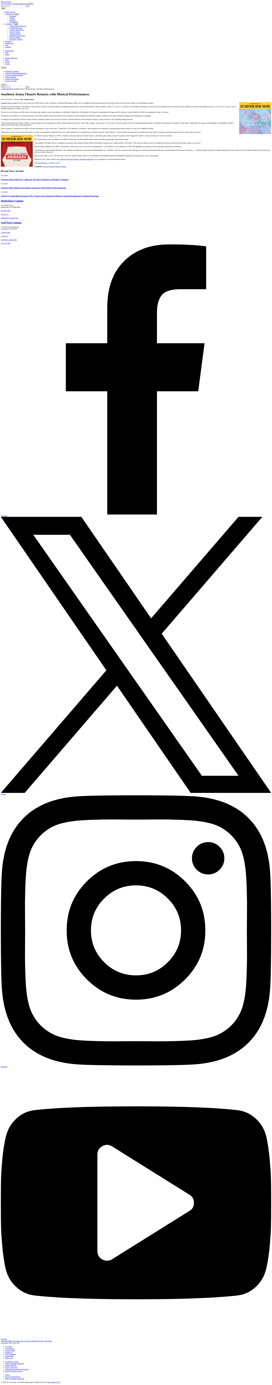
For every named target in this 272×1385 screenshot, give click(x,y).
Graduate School (15, 34)
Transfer (12, 18)
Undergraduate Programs (17, 26)
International (13, 22)
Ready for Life (10, 12)
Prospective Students (12, 71)
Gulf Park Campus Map (9, 240)
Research (8, 41)
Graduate (12, 20)
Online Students (10, 77)
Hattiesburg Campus (12, 200)
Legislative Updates (11, 1362)
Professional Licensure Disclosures (16, 1369)
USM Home (5, 89)
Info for (4, 67)
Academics (9, 24)
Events (7, 62)
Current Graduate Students (14, 75)
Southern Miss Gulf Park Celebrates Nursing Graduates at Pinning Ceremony (35, 179)
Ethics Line (9, 1358)
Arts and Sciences (49, 166)
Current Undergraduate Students (16, 73)
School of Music (60, 166)
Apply (7, 54)
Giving (7, 64)
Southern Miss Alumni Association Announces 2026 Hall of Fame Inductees (33, 188)
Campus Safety (10, 1350)
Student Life (9, 43)
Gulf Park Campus (11, 222)
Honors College (14, 32)
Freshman (12, 16)
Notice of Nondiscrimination (14, 1364)
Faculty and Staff (11, 81)
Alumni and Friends (11, 79)
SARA (7, 1375)
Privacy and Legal (11, 1367)
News (7, 60)
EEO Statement (10, 1354)
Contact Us (4, 214)
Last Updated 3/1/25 (53, 1382)
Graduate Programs (15, 28)
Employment (9, 1356)
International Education (17, 36)
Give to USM (5, 243)
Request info (9, 51)
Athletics (8, 47)
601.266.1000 (5, 211)
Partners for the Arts (86, 159)
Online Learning (14, 37)
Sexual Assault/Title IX (13, 1377)
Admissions (9, 14)
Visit (6, 53)
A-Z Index (8, 1347)
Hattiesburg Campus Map (9, 218)
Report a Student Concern (14, 1371)
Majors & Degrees (11, 58)
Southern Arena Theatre (9, 103)
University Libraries (16, 39)
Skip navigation (6, 2)
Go (28, 6)
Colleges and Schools (16, 30)
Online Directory (10, 1365)
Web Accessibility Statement (14, 1379)
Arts (6, 45)
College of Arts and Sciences (69, 159)
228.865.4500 (5, 232)
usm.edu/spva (42, 163)
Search (4, 85)
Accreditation (9, 1348)
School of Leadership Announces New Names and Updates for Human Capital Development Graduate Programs (50, 196)
